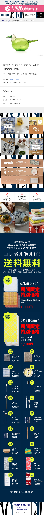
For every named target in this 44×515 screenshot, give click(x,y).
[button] (41, 15)
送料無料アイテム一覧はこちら (22, 492)
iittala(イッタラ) (14, 79)
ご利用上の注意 (22, 507)
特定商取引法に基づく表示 (22, 505)
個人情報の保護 (22, 509)
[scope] (6, 15)
